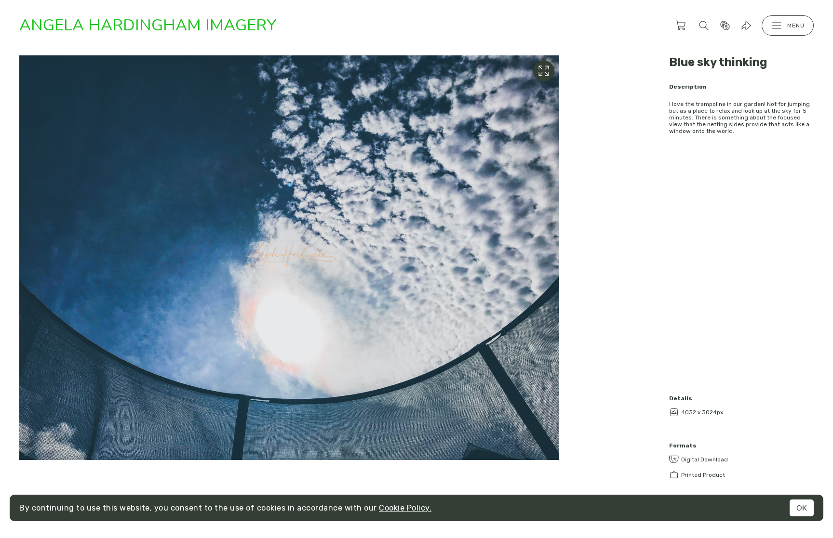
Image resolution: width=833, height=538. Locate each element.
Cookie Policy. (405, 507)
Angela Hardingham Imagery (148, 25)
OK (801, 508)
